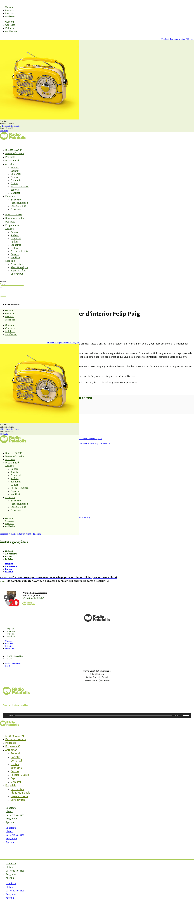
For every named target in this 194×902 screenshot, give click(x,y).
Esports (15, 189)
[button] (3, 295)
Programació (12, 160)
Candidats (11, 827)
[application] (97, 715)
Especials (10, 196)
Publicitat (9, 13)
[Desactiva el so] (180, 715)
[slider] (186, 715)
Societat (15, 170)
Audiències (10, 16)
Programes (11, 838)
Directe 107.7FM (13, 149)
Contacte (9, 10)
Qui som (9, 7)
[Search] (1, 287)
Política (14, 177)
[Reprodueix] (6, 715)
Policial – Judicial (20, 186)
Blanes (8, 556)
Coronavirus (17, 209)
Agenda (10, 822)
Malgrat (9, 551)
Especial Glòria (18, 205)
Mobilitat (15, 192)
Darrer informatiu (14, 153)
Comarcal (16, 173)
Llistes (9, 831)
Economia (16, 180)
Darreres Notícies (15, 834)
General (15, 167)
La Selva (9, 559)
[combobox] (12, 284)
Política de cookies (15, 656)
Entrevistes (17, 199)
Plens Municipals (19, 202)
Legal (9, 658)
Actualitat (10, 164)
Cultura (14, 183)
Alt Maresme (11, 553)
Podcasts (10, 157)
